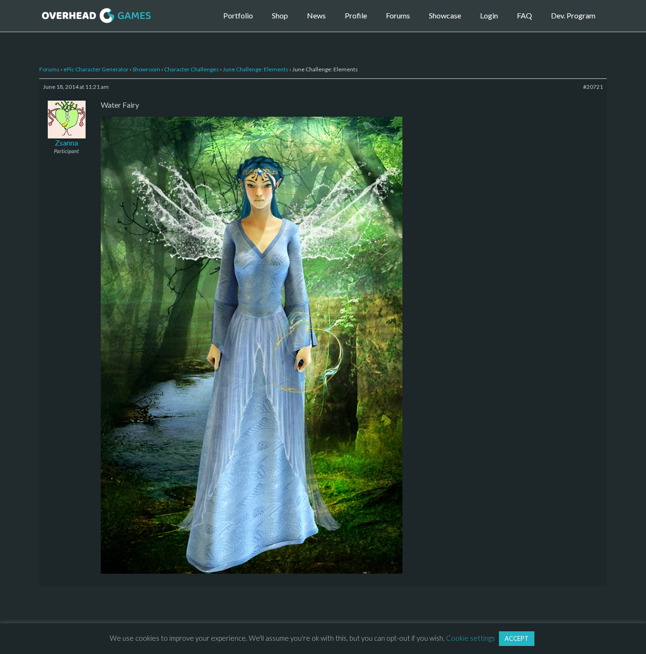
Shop (280, 15)
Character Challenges (191, 69)
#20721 (593, 86)
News (316, 15)
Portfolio (238, 15)
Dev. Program (573, 15)
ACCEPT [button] (517, 638)
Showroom (146, 69)
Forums (398, 15)
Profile (356, 15)
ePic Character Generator (96, 69)
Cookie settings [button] (470, 638)
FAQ (524, 15)
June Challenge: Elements (255, 69)
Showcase (445, 15)
